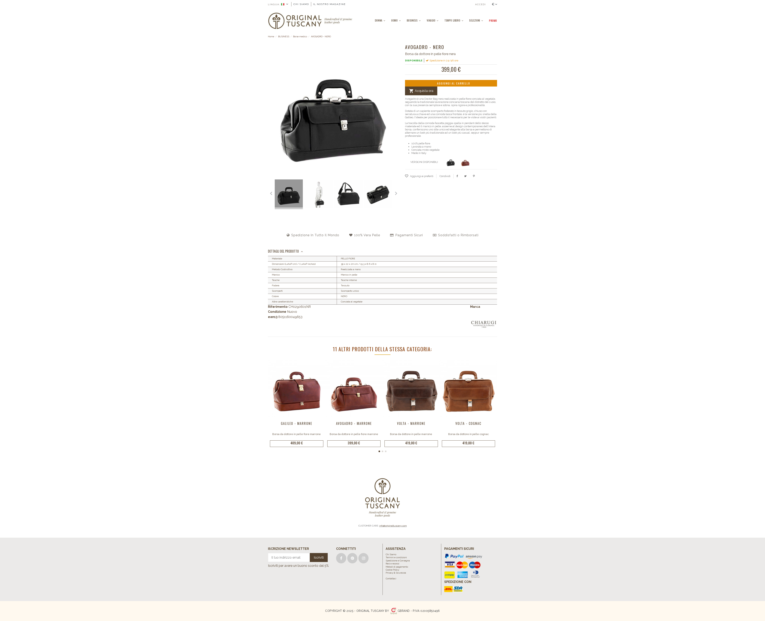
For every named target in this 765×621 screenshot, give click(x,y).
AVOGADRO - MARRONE (354, 423)
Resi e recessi (392, 563)
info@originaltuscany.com (393, 525)
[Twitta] (465, 176)
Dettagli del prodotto (283, 251)
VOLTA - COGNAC (468, 423)
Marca (475, 307)
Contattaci (391, 578)
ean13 (273, 317)
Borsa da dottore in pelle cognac (468, 434)
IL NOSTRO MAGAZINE (329, 4)
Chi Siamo (391, 554)
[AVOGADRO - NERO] (289, 194)
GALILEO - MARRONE (296, 423)
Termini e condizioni (396, 557)
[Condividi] (457, 176)
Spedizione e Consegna (398, 560)
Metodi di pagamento (397, 567)
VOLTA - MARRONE (411, 423)
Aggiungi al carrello (453, 83)
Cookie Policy (392, 570)
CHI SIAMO (301, 4)
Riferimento (278, 307)
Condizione (277, 312)
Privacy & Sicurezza (396, 573)
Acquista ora (421, 91)
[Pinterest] (474, 176)
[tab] (382, 251)
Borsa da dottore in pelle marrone (411, 434)
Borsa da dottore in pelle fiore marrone (296, 434)
